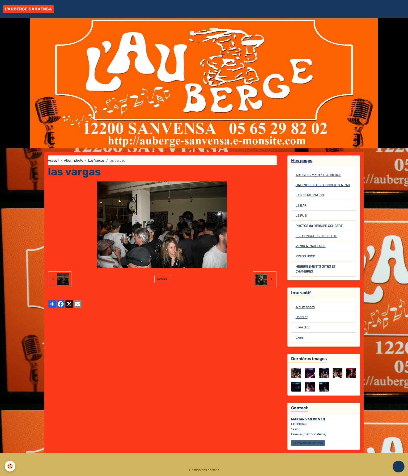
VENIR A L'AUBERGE (311, 246)
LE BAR (301, 205)
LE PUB (301, 216)
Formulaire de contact (308, 443)
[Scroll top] (398, 466)
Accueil (323, 9)
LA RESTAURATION (310, 195)
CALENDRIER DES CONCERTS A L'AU (323, 185)
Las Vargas (96, 161)
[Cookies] (10, 466)
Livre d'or (339, 9)
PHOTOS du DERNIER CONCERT (319, 226)
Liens (300, 337)
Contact (382, 9)
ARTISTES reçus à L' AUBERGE (318, 175)
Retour (162, 279)
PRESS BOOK (305, 256)
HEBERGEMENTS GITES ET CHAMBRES (316, 268)
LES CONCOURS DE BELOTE (316, 236)
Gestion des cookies (204, 470)
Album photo (361, 9)
